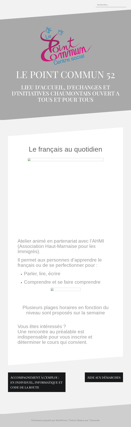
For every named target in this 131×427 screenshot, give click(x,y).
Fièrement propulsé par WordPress (49, 420)
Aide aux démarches (104, 377)
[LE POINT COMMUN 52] (65, 47)
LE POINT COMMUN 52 (65, 74)
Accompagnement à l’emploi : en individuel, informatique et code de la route (36, 382)
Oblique (81, 420)
